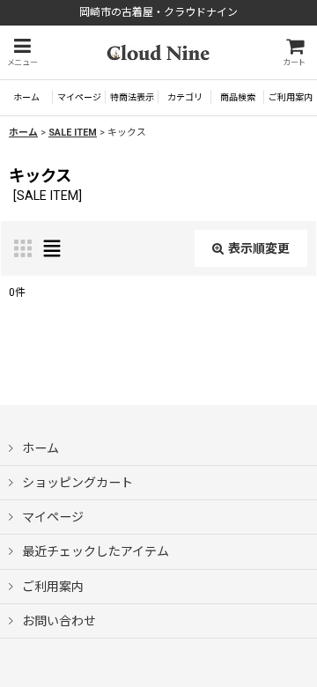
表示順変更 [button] (259, 248)
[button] (22, 52)
